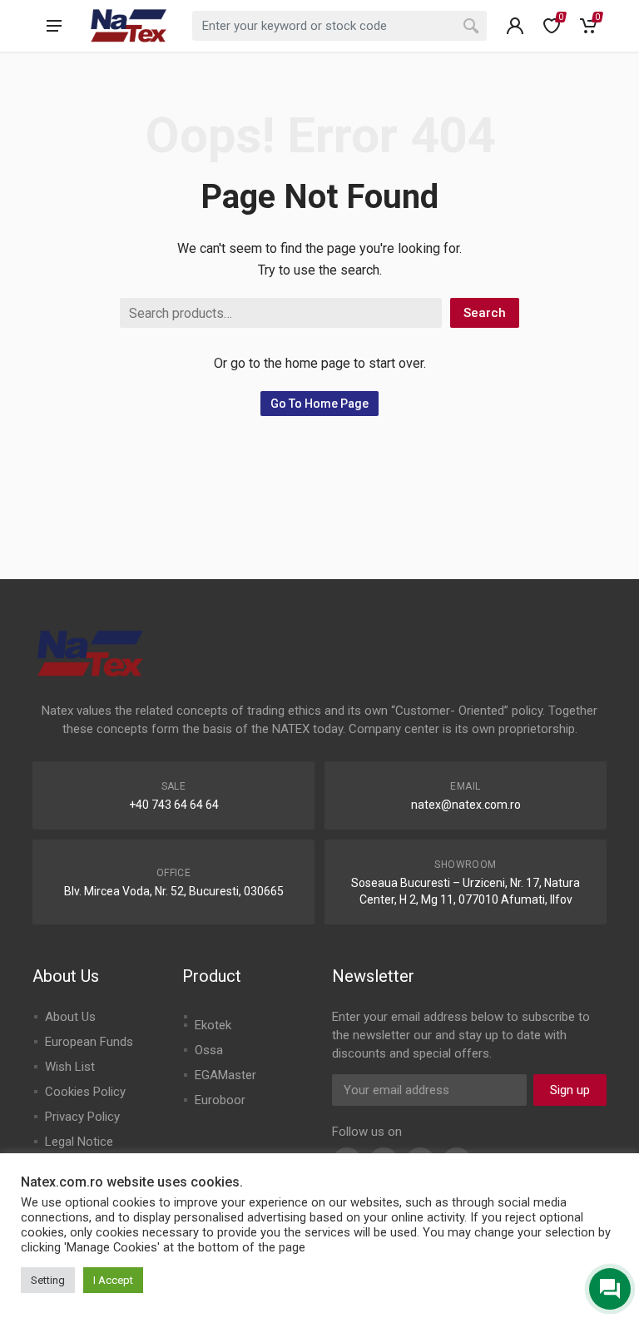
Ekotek (213, 1025)
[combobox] (339, 26)
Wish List (70, 1066)
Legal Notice (79, 1141)
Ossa (209, 1050)
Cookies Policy (85, 1091)
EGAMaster (225, 1075)
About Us (70, 1016)
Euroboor (220, 1100)
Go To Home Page (319, 403)
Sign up (570, 1090)
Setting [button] (48, 1280)
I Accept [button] (113, 1280)
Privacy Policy (82, 1116)
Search (484, 312)
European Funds (89, 1041)
